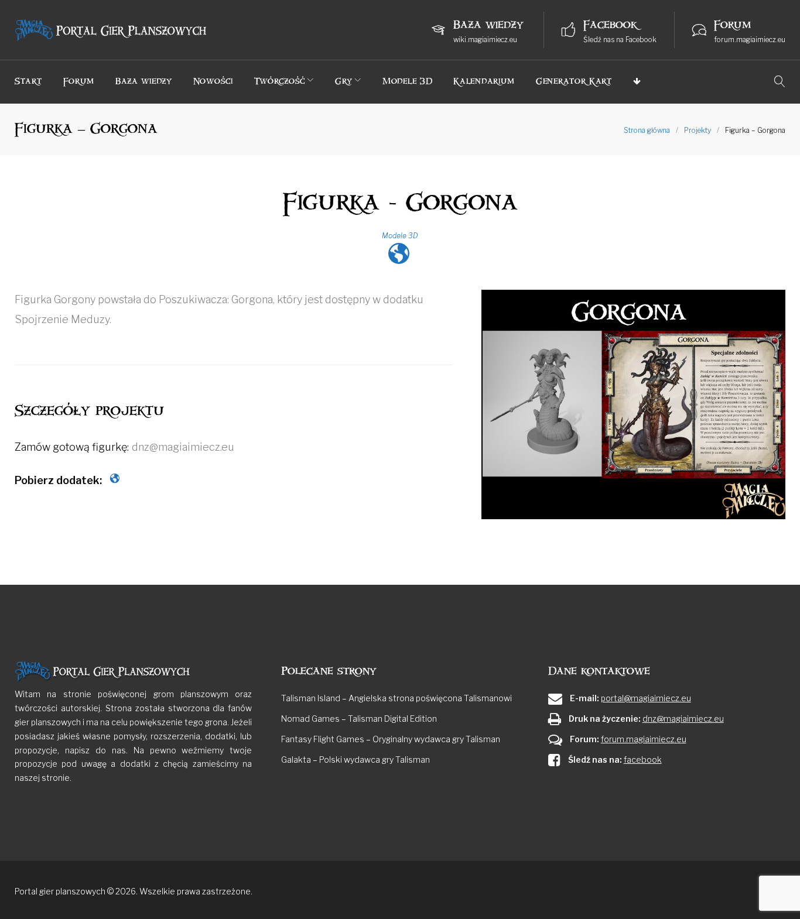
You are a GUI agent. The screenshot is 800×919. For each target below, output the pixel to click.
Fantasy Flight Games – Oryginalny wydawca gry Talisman (390, 739)
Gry (344, 81)
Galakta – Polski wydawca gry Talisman (355, 759)
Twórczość (279, 81)
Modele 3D (407, 81)
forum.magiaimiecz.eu (749, 39)
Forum (79, 81)
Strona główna (647, 130)
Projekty (697, 130)
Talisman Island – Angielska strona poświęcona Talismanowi (396, 698)
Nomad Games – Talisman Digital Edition (359, 718)
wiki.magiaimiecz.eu (485, 39)
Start (28, 81)
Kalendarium (484, 81)
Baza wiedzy (143, 81)
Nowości (213, 81)
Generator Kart (574, 81)
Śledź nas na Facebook (620, 39)
